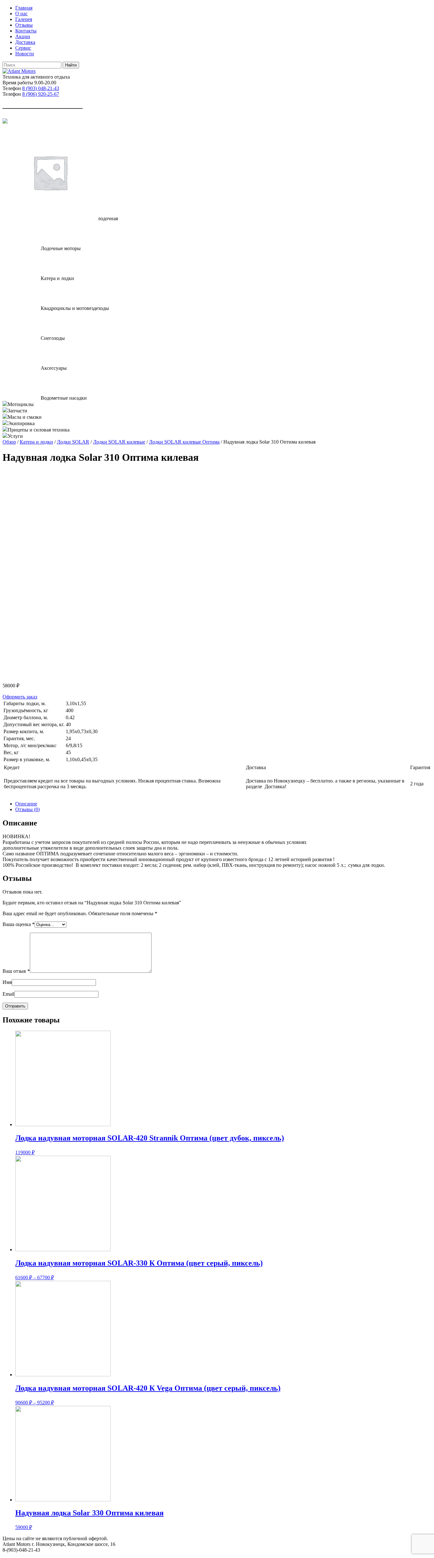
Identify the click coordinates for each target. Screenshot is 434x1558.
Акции (22, 36)
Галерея (23, 19)
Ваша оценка (19, 924)
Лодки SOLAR (73, 442)
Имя (7, 982)
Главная (23, 8)
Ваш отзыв (16, 971)
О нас (21, 13)
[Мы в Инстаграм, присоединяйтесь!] (5, 121)
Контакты (26, 30)
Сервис (23, 48)
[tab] (223, 804)
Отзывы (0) (27, 809)
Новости (24, 53)
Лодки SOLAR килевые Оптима (184, 442)
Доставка (25, 42)
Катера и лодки (36, 442)
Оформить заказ (20, 696)
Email (8, 994)
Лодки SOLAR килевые (119, 442)
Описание (26, 803)
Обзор (9, 442)
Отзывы (24, 25)
